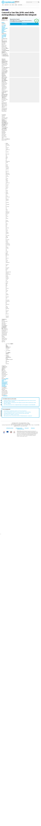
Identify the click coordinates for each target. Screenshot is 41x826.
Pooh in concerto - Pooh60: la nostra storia (11, 414)
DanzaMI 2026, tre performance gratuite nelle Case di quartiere (15, 410)
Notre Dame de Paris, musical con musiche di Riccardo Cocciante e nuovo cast (18, 415)
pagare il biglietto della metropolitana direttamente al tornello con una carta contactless (5, 382)
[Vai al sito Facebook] (36, 5)
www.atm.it (5, 395)
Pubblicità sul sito (20, 428)
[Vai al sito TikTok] (37, 5)
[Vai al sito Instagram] (38, 5)
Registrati (24, 23)
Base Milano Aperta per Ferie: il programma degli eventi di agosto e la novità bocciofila (19, 404)
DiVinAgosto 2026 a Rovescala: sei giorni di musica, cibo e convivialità (16, 413)
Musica (6, 9)
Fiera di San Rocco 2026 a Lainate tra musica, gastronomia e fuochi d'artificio (17, 412)
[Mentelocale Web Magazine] (9, 2)
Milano (3, 22)
